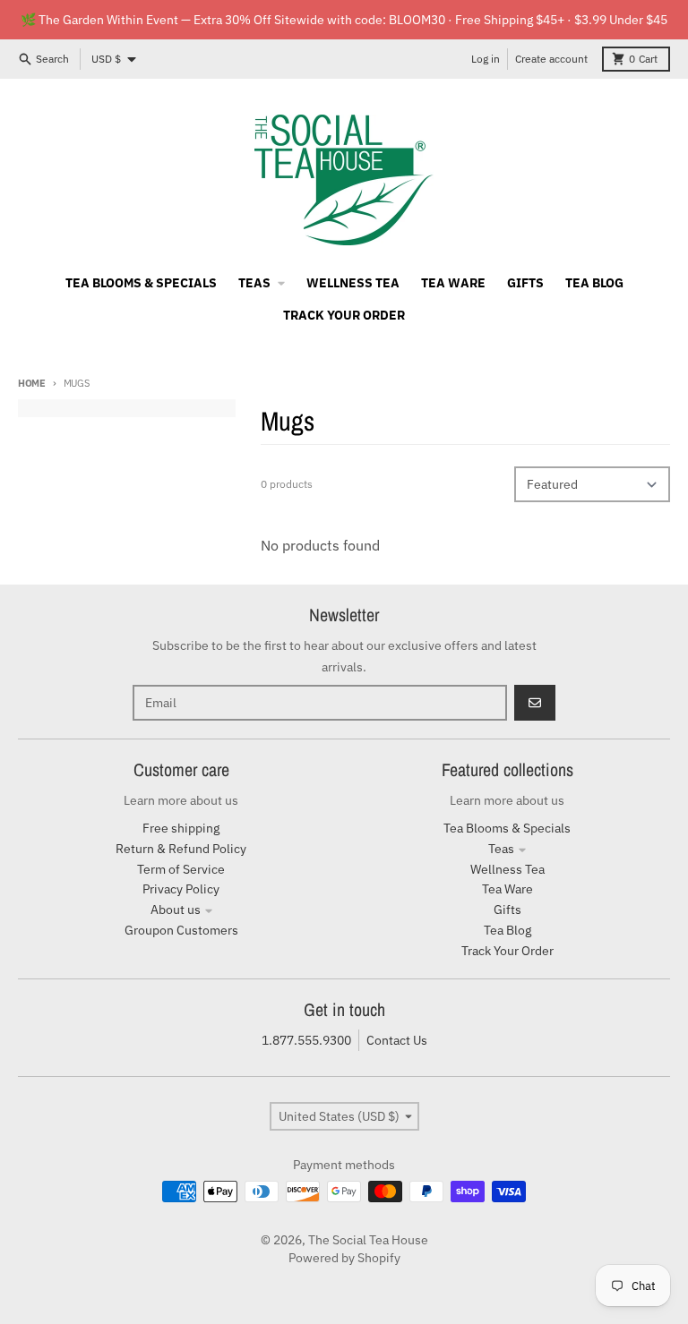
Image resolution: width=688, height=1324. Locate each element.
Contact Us (396, 1040)
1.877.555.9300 (306, 1040)
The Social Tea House (368, 1240)
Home (32, 383)
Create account (551, 58)
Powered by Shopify (344, 1258)
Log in (485, 58)
